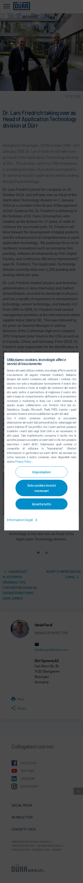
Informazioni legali (20, 520)
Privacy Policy (23, 461)
